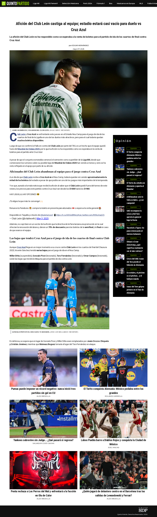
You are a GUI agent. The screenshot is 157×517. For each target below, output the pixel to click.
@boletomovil (46, 215)
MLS (141, 3)
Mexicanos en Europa (126, 3)
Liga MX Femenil (50, 3)
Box (110, 3)
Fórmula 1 (101, 3)
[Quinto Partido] (18, 3)
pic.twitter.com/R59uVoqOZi (91, 215)
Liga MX (36, 3)
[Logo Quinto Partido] (4, 3)
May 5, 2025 (43, 218)
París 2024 (87, 3)
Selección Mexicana (70, 3)
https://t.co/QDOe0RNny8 (67, 215)
